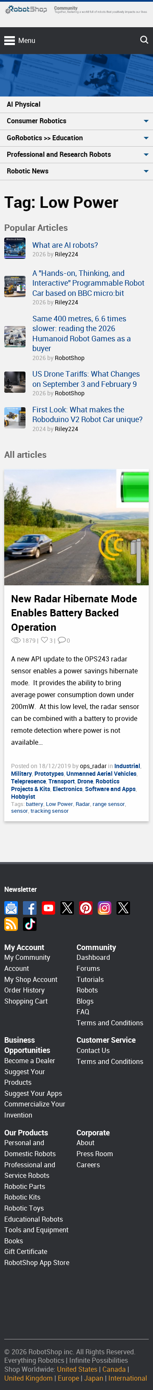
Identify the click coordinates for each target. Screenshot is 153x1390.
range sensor (109, 804)
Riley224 (66, 254)
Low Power (59, 804)
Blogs (85, 1001)
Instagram (104, 908)
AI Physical (23, 104)
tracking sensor (50, 811)
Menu (26, 41)
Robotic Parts (24, 1187)
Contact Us (93, 1051)
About (85, 1143)
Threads (123, 908)
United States (77, 1369)
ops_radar (94, 766)
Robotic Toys (24, 1208)
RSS (11, 924)
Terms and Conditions (109, 1023)
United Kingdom (28, 1378)
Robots (87, 990)
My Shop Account (30, 980)
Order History (24, 990)
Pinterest (86, 908)
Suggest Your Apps (33, 1093)
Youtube (48, 908)
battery (34, 804)
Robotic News (27, 171)
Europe (68, 1378)
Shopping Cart (26, 1001)
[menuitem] (76, 104)
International (127, 1378)
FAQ (82, 1012)
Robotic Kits (22, 1197)
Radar (83, 804)
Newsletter (11, 908)
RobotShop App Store (36, 1263)
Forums (88, 968)
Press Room (94, 1154)
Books (13, 1241)
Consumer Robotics (36, 121)
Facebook (30, 908)
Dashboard (93, 957)
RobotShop (70, 358)
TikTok (30, 924)
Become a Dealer (29, 1061)
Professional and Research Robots (59, 154)
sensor (19, 811)
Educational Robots (33, 1219)
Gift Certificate (25, 1252)
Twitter (67, 908)
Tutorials (90, 980)
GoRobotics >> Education (45, 138)
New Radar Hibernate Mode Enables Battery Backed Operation (74, 613)
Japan (93, 1378)
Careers (88, 1165)
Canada (114, 1369)
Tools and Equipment (36, 1230)
